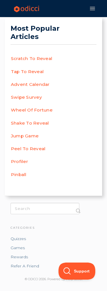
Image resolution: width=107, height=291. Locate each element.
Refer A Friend (25, 266)
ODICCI (33, 279)
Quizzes (18, 238)
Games (18, 247)
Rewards (19, 256)
